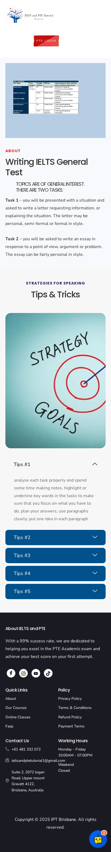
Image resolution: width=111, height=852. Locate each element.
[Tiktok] (48, 673)
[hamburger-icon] (81, 19)
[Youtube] (36, 673)
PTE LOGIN (46, 41)
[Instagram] (23, 673)
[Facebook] (11, 673)
